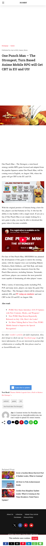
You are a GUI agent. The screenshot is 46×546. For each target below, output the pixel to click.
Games (12, 46)
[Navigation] (2, 2)
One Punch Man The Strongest (13, 406)
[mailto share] (17, 422)
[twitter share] (13, 422)
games (14, 401)
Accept (35, 538)
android (6, 401)
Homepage (5, 46)
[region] (23, 89)
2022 (16, 50)
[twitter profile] (15, 525)
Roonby (23, 3)
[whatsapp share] (31, 422)
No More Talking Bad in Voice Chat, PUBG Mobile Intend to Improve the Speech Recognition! (24, 325)
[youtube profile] (31, 525)
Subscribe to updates (22, 388)
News (26, 50)
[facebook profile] (20, 525)
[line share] (35, 422)
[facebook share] (9, 422)
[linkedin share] (26, 422)
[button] (5, 543)
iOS (21, 401)
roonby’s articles (16, 334)
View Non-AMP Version (30, 534)
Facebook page (30, 337)
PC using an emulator (25, 294)
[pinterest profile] (26, 525)
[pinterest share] (21, 422)
